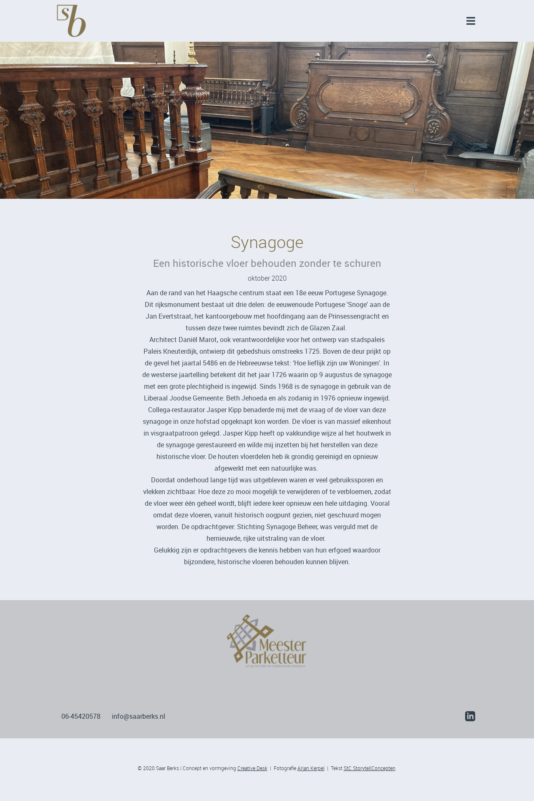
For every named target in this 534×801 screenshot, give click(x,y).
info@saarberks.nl (143, 716)
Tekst (361, 768)
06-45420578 (81, 716)
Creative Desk (252, 768)
